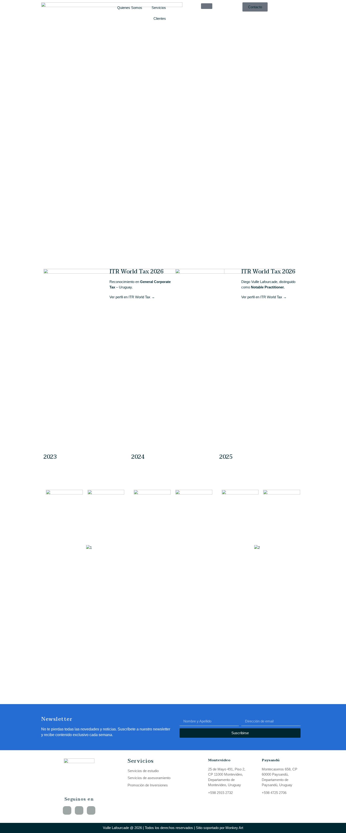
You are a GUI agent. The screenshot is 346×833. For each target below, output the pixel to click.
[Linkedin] (67, 810)
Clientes (159, 18)
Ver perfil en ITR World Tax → (132, 297)
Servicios (159, 8)
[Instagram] (91, 810)
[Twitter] (79, 810)
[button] (42, 548)
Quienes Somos (129, 8)
